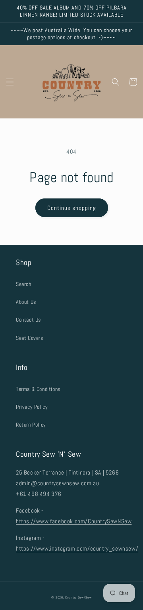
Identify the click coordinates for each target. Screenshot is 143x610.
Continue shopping (71, 208)
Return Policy (31, 424)
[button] (10, 82)
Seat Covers (29, 337)
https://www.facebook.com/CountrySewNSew (73, 521)
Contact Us (28, 319)
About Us (26, 301)
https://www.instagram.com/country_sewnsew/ (77, 548)
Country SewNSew (78, 597)
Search (23, 284)
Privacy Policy (32, 406)
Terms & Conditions (38, 389)
